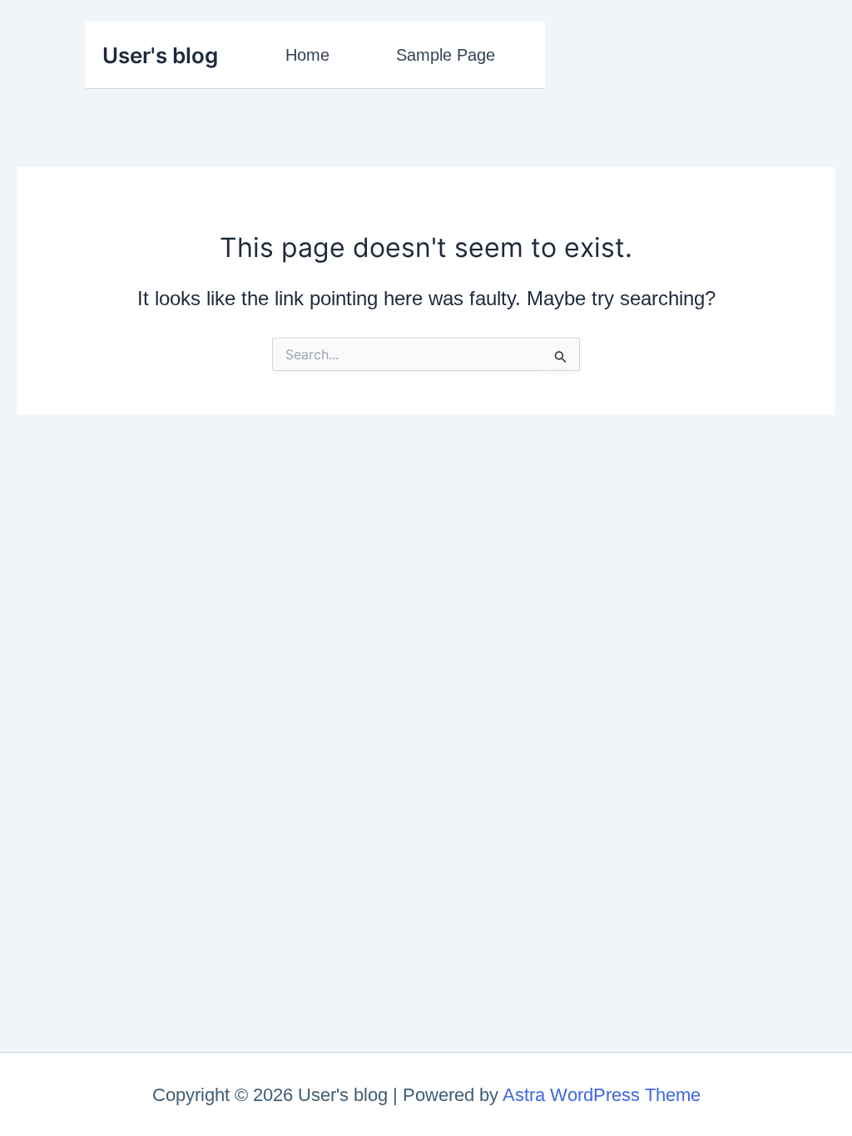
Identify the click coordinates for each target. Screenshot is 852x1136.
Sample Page (445, 55)
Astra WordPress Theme (602, 1094)
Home (307, 55)
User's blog (160, 55)
